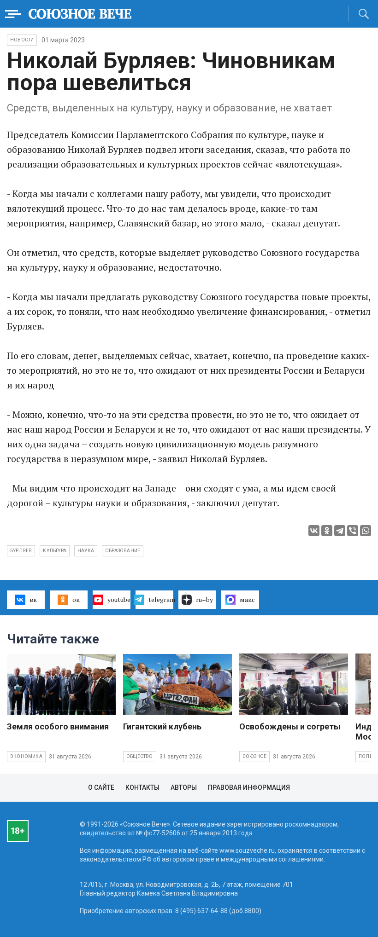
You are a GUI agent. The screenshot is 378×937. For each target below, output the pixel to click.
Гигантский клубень (162, 726)
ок (76, 599)
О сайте (101, 787)
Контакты (142, 787)
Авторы (184, 787)
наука (85, 550)
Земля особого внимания (58, 726)
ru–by (204, 599)
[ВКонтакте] (313, 530)
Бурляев (21, 550)
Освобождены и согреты (290, 726)
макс (247, 599)
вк (33, 599)
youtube (118, 599)
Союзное (254, 756)
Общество (139, 756)
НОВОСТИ (22, 39)
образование (122, 550)
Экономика (26, 756)
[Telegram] (339, 530)
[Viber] (352, 530)
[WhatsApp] (365, 530)
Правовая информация (249, 787)
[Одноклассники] (326, 530)
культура (54, 550)
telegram (160, 599)
